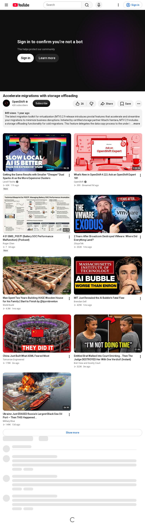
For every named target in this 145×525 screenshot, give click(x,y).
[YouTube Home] (21, 5)
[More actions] (138, 103)
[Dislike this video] (91, 103)
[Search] (86, 4)
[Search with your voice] (98, 4)
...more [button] (135, 123)
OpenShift (18, 101)
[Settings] (118, 5)
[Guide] (6, 5)
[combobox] (63, 5)
